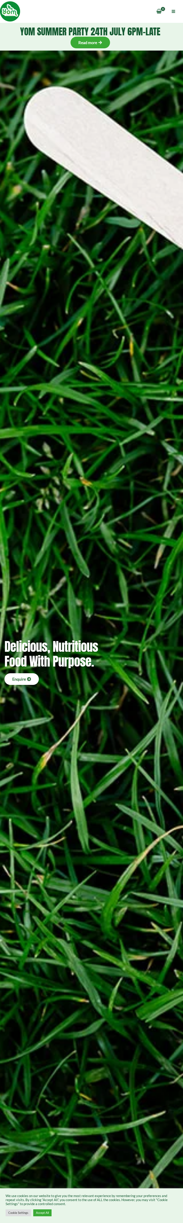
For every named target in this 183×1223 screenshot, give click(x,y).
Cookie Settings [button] (18, 1212)
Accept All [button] (42, 1212)
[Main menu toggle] (173, 11)
